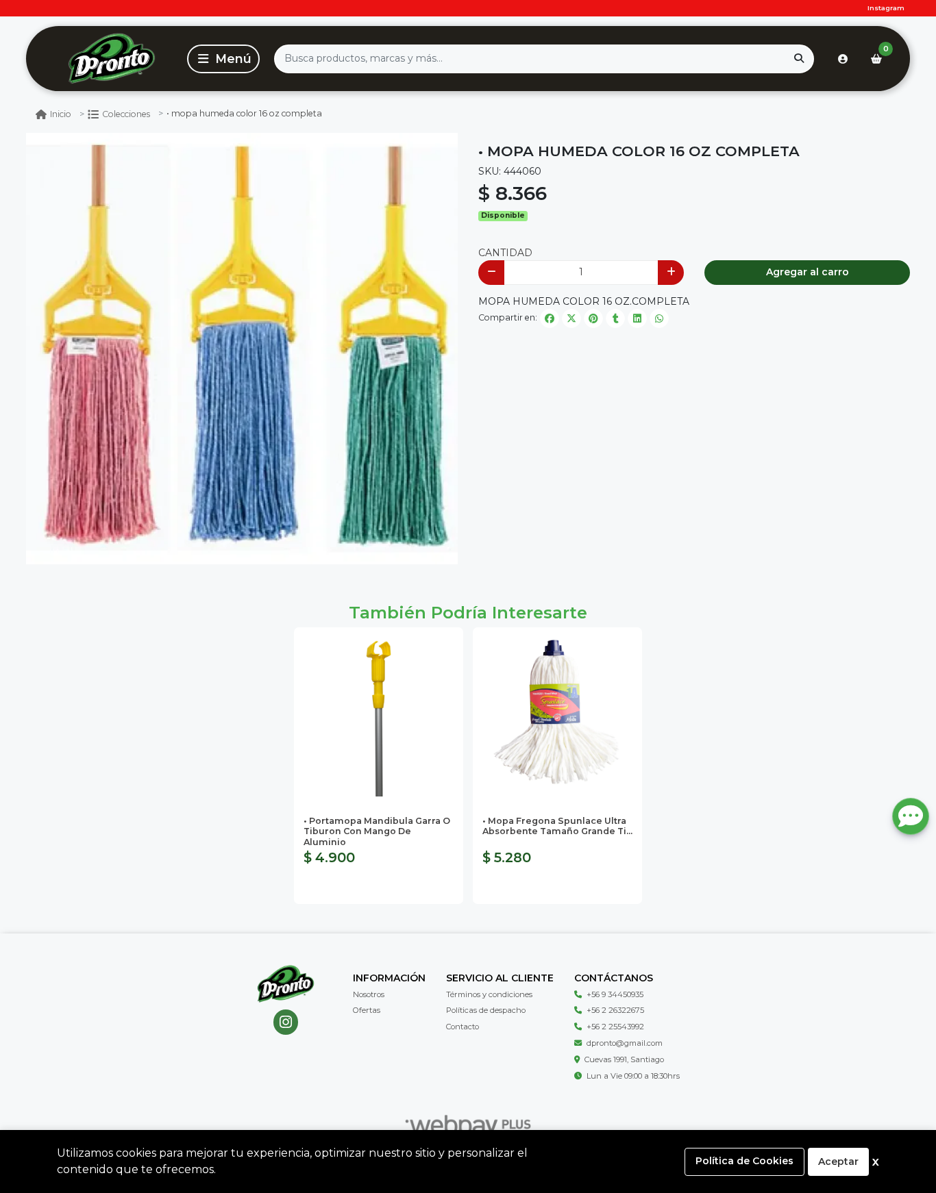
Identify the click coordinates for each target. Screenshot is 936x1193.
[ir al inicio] (285, 984)
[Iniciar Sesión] (842, 59)
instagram (885, 8)
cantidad (505, 253)
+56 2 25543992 (615, 1026)
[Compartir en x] (571, 318)
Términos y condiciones (489, 994)
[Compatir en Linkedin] (637, 318)
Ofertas (366, 1010)
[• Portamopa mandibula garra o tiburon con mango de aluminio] (378, 711)
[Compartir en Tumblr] (615, 318)
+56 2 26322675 (615, 1010)
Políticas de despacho (486, 1010)
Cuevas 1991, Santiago (624, 1059)
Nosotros (368, 994)
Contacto (462, 1026)
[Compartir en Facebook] (549, 318)
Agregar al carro (807, 272)
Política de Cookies (744, 1161)
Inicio (60, 114)
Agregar (378, 887)
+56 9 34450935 (615, 994)
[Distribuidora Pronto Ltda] (111, 58)
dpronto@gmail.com (625, 1043)
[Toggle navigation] (223, 59)
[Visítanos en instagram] (286, 1022)
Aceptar (838, 1161)
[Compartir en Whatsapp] (659, 318)
